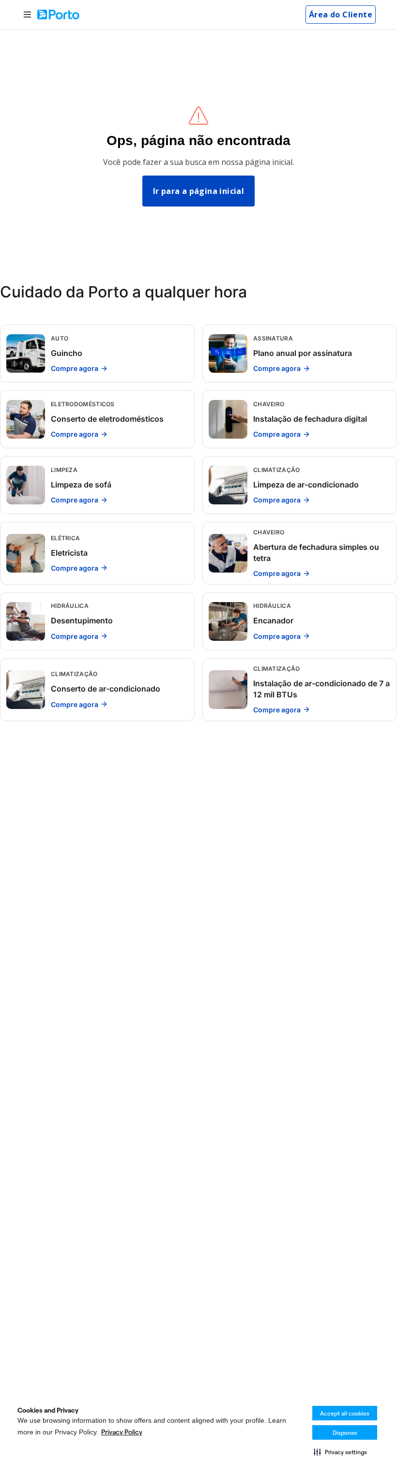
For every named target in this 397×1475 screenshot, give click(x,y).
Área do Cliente (340, 14)
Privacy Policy (121, 1432)
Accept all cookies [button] (344, 1413)
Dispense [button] (345, 1433)
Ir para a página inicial (198, 191)
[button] (340, 1452)
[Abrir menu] (27, 15)
